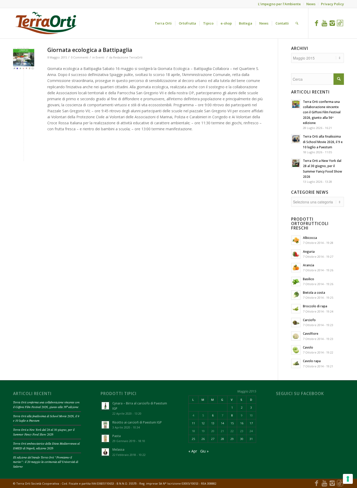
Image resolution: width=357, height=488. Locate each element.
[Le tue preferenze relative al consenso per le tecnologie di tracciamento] (348, 479)
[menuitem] (163, 23)
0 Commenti (79, 57)
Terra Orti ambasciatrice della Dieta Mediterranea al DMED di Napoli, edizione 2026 (46, 445)
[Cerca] (297, 23)
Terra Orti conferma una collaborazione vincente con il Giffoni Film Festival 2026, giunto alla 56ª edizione (46, 404)
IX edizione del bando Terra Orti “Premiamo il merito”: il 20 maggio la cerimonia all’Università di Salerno (45, 462)
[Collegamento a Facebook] (316, 23)
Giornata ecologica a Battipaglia (89, 50)
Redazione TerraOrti (127, 57)
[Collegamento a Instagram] (332, 23)
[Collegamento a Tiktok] (340, 23)
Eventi (100, 57)
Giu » (204, 451)
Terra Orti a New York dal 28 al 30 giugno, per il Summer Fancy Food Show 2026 (43, 431)
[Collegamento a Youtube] (324, 23)
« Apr (192, 451)
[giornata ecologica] (23, 58)
